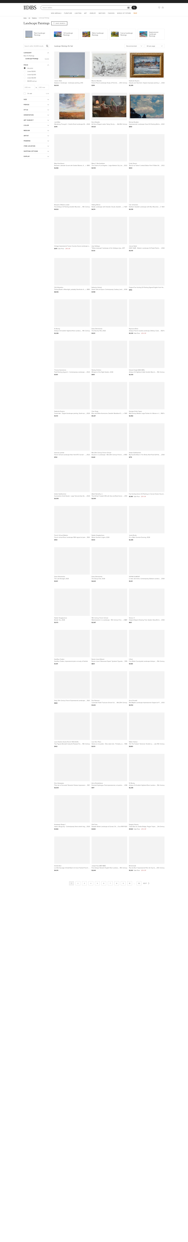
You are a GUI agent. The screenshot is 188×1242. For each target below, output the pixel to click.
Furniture (68, 13)
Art (85, 13)
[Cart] (163, 7)
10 (129, 883)
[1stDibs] (30, 7)
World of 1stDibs (124, 13)
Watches (102, 13)
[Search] (47, 46)
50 (139, 883)
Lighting (78, 13)
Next (145, 883)
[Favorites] (159, 7)
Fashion (111, 13)
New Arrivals (56, 13)
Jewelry (92, 13)
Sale (135, 13)
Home (25, 18)
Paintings (34, 18)
